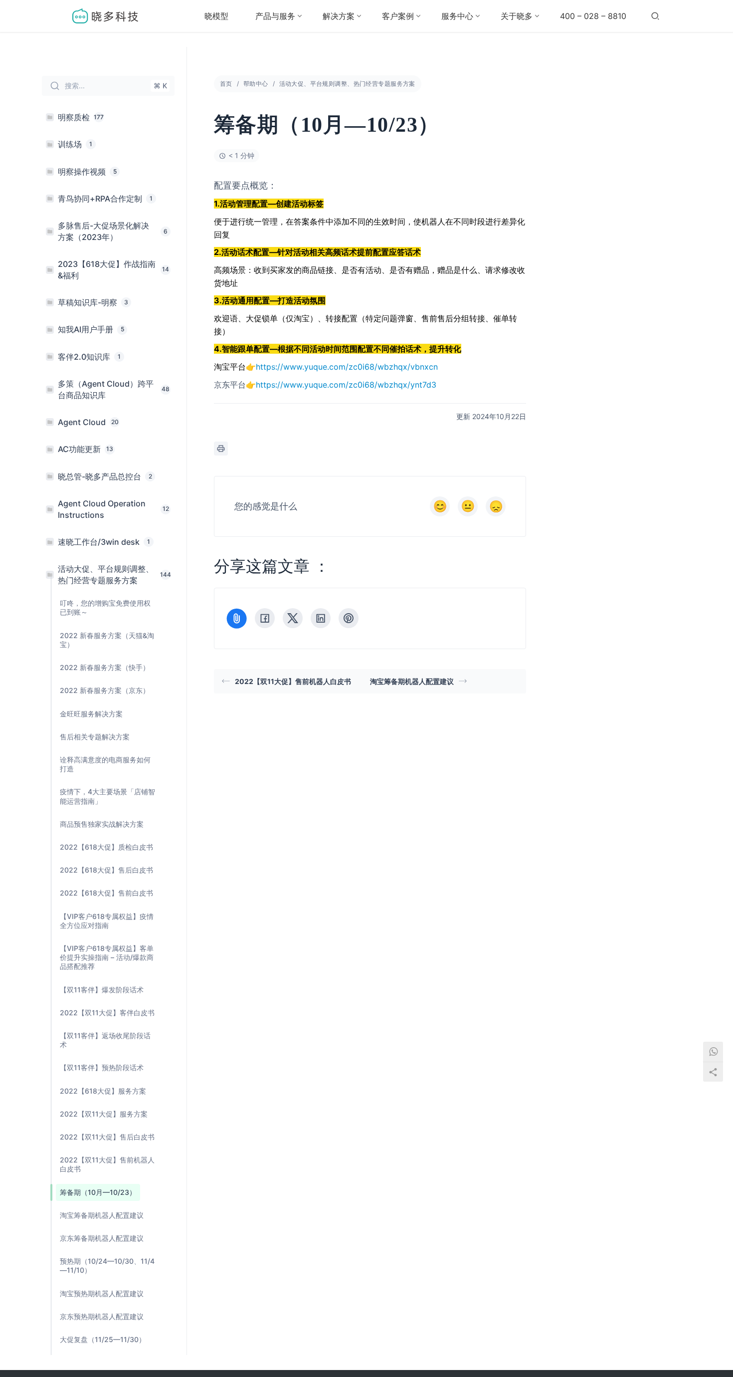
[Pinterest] (349, 618)
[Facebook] (265, 618)
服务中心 (457, 16)
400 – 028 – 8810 (593, 16)
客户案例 (398, 16)
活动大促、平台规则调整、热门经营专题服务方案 (347, 83)
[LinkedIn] (321, 618)
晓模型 (216, 16)
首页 (226, 83)
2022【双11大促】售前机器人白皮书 (293, 681)
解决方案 (339, 16)
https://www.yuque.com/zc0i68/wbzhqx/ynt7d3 (346, 385)
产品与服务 (275, 16)
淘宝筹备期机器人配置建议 (412, 681)
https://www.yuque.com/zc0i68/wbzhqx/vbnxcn (347, 367)
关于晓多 (517, 16)
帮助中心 (255, 83)
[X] (293, 618)
